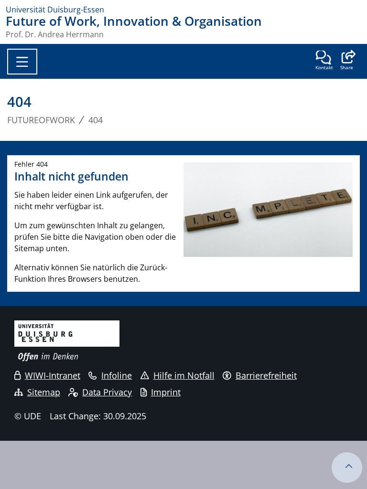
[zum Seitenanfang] (347, 467)
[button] (346, 61)
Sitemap (43, 392)
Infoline (116, 375)
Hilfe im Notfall (184, 375)
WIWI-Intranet (52, 375)
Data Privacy (107, 392)
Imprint (166, 392)
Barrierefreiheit (266, 375)
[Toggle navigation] (22, 61)
